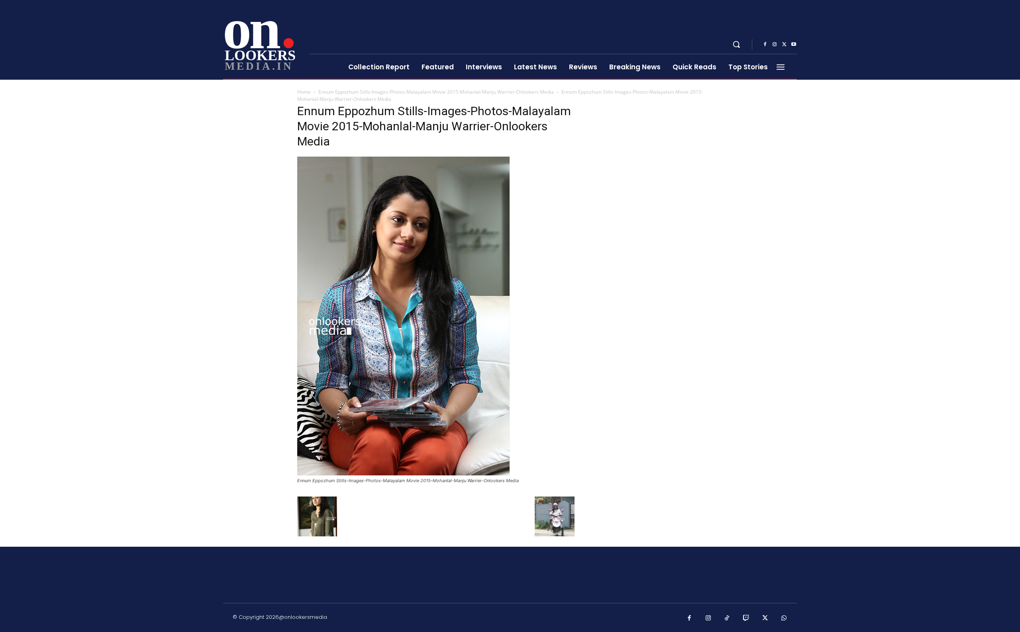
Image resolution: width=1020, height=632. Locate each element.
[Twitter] (784, 44)
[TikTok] (727, 618)
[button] (736, 44)
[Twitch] (746, 618)
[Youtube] (793, 44)
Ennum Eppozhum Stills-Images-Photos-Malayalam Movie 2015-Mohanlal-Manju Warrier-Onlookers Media (436, 91)
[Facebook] (765, 44)
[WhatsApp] (784, 618)
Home (304, 91)
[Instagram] (774, 44)
